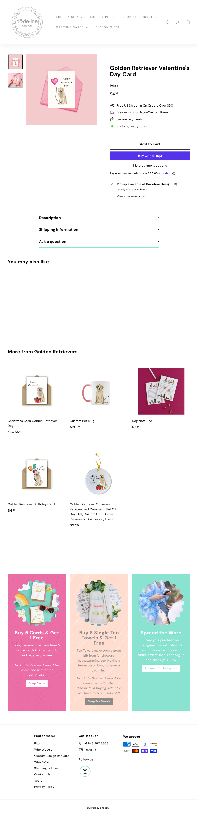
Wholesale (41, 762)
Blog (37, 743)
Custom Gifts (107, 27)
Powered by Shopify (97, 807)
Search (39, 781)
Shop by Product (138, 17)
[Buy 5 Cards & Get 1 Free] (37, 603)
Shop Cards (37, 683)
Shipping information (59, 229)
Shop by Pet (101, 17)
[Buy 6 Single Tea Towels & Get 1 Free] (99, 603)
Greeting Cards (70, 27)
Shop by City (67, 17)
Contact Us (42, 774)
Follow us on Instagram (161, 668)
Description (50, 217)
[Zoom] (61, 89)
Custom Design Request (51, 756)
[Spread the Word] (161, 603)
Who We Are (43, 750)
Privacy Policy (44, 787)
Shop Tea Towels (99, 701)
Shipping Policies (46, 768)
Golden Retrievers (56, 352)
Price (114, 86)
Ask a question (53, 241)
